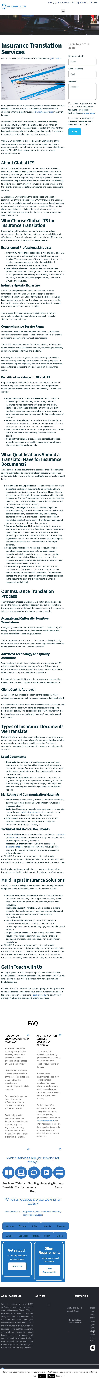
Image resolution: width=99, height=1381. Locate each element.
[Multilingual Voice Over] (34, 1172)
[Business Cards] (59, 1172)
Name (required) (75, 56)
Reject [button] (51, 1376)
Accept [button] (42, 1376)
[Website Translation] (21, 1172)
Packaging (47, 1183)
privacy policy (88, 113)
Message (72, 81)
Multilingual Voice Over (35, 1187)
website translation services (33, 812)
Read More (61, 1376)
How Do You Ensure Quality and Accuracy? (17, 1038)
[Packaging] (47, 1172)
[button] (63, 11)
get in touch (55, 58)
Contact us (17, 1266)
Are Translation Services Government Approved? (47, 1040)
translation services (44, 112)
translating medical (14, 847)
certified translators (45, 1120)
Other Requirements (49, 1270)
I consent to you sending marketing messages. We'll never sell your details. (80, 121)
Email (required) (75, 69)
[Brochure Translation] (8, 1172)
